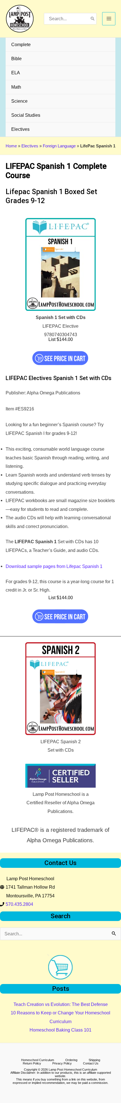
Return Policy (32, 1063)
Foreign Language (59, 146)
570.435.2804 (19, 904)
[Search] (92, 18)
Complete (21, 44)
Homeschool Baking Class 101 (60, 1029)
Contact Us (90, 1063)
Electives (20, 129)
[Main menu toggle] (108, 18)
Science (19, 101)
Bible (16, 58)
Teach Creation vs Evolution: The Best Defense (61, 1004)
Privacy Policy (62, 1063)
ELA (15, 72)
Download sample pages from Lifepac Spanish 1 (54, 566)
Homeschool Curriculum (37, 1060)
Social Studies (25, 115)
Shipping (94, 1060)
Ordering (71, 1060)
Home (11, 146)
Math (16, 86)
